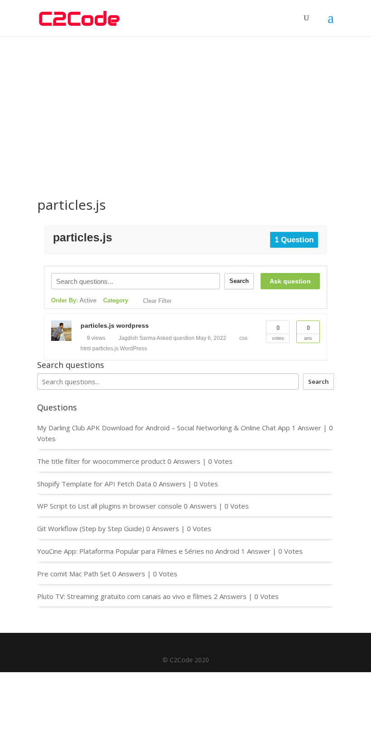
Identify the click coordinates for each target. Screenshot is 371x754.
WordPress (133, 348)
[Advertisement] (185, 104)
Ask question (290, 281)
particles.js (105, 348)
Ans (308, 333)
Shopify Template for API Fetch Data (94, 483)
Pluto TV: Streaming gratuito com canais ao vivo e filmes (124, 596)
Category (115, 300)
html (86, 348)
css (243, 338)
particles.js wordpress (115, 325)
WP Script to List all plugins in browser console (109, 505)
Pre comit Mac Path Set (73, 573)
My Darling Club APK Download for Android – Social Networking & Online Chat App (163, 427)
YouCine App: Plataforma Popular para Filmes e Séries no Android (138, 551)
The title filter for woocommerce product (101, 461)
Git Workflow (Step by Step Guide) (90, 528)
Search (239, 281)
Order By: (73, 300)
